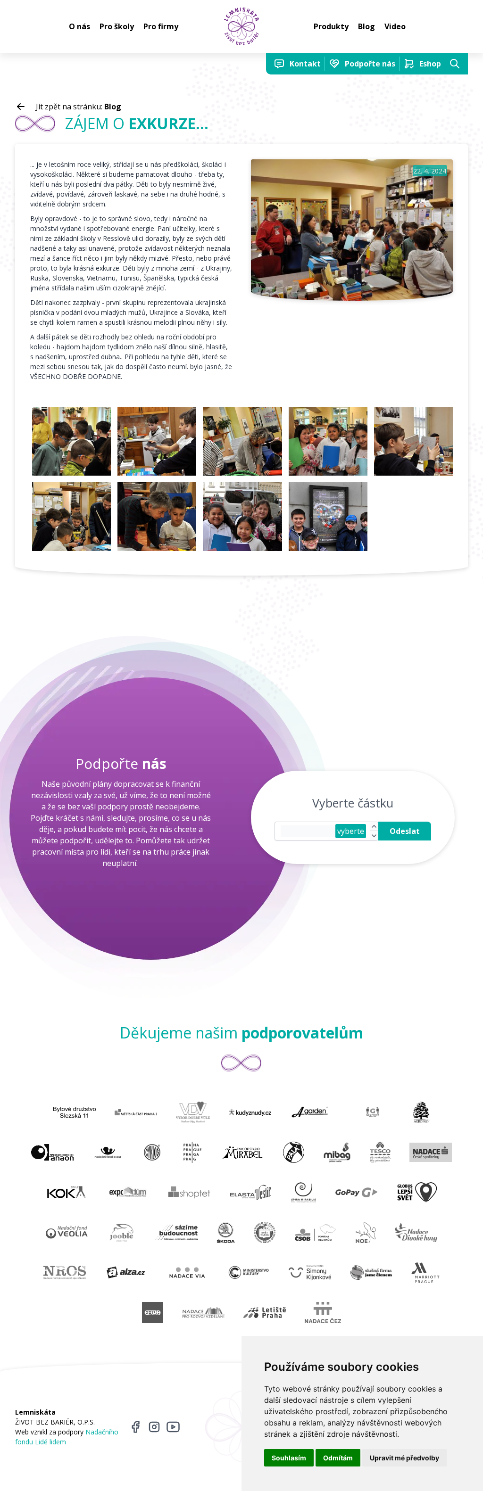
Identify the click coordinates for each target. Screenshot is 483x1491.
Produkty (331, 26)
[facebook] (135, 1427)
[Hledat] (454, 63)
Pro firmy (160, 26)
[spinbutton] (308, 831)
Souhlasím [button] (289, 1458)
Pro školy (117, 26)
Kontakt (305, 63)
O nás (79, 26)
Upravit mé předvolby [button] (404, 1458)
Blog (366, 26)
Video (395, 26)
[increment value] (374, 827)
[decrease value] (374, 835)
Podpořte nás (370, 63)
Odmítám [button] (338, 1458)
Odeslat (405, 831)
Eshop (430, 63)
